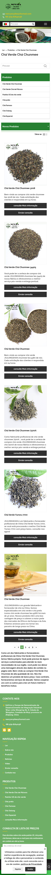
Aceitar (30, 869)
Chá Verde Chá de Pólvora (12, 89)
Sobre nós (9, 750)
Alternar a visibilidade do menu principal (45, 24)
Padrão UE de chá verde (11, 95)
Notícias (8, 759)
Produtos (11, 50)
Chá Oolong (7, 111)
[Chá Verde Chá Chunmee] (25, 325)
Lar (3, 50)
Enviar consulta (25, 213)
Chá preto (6, 100)
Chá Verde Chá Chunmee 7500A (20, 430)
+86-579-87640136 (13, 17)
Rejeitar (18, 869)
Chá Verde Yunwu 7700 (16, 515)
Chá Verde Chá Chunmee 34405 (20, 267)
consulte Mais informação (25, 205)
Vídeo (7, 764)
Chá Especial (7, 116)
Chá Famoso (7, 105)
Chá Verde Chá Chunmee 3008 (19, 188)
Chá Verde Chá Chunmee (27, 50)
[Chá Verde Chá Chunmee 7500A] (25, 406)
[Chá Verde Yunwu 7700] (25, 491)
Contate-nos (10, 773)
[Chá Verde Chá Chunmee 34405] (25, 243)
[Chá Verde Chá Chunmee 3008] (25, 164)
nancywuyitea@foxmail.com (18, 14)
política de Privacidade (31, 864)
